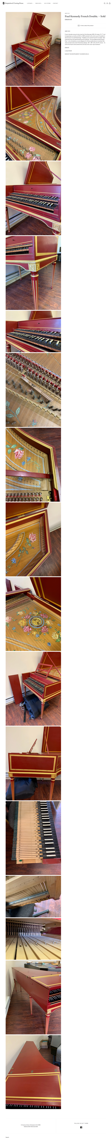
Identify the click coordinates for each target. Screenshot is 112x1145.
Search (7, 1137)
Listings (29, 3)
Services (38, 3)
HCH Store (47, 3)
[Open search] (104, 3)
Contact (55, 3)
